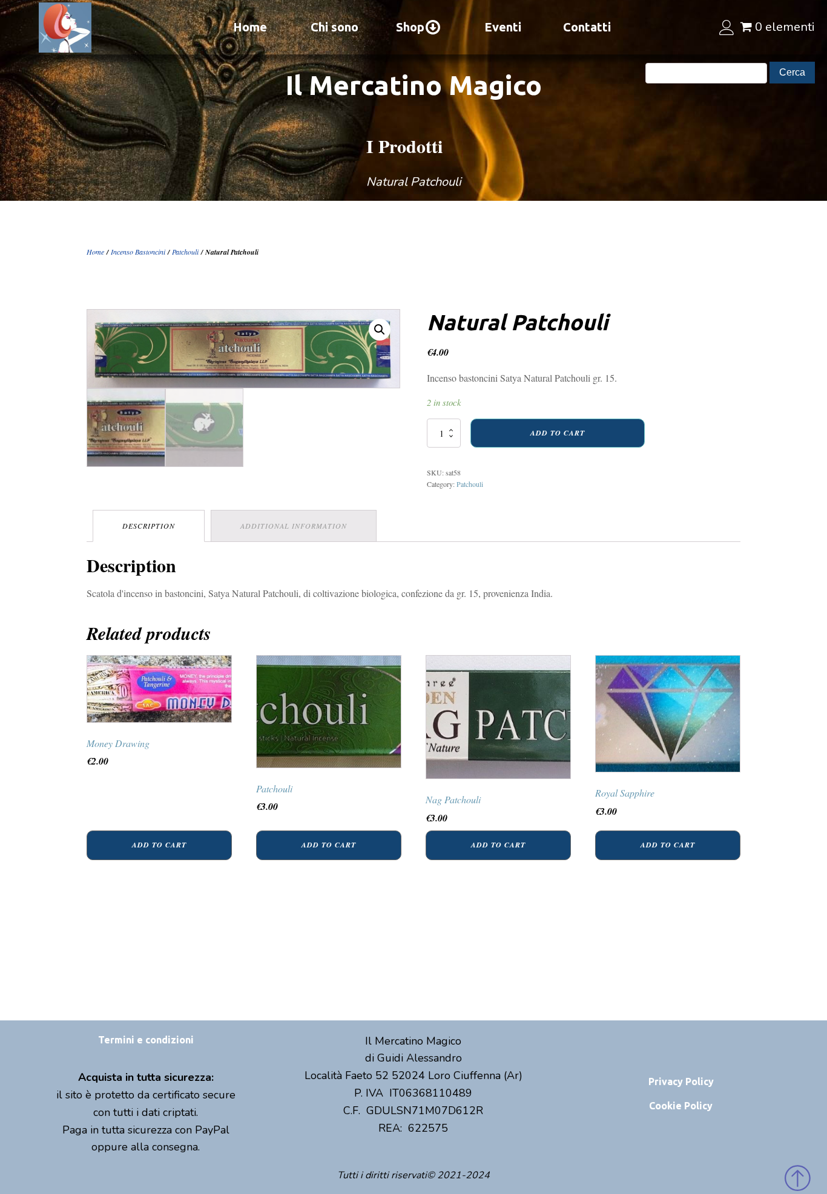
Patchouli (185, 251)
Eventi (502, 27)
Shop (410, 27)
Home (250, 27)
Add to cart (557, 433)
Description (148, 525)
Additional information (293, 525)
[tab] (149, 526)
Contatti (587, 27)
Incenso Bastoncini (138, 251)
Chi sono (334, 27)
